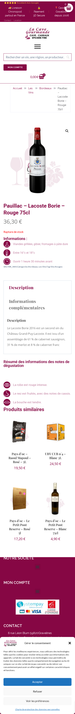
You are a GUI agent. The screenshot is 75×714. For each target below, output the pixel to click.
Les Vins (30, 90)
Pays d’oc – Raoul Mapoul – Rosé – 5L (20, 458)
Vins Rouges (56, 266)
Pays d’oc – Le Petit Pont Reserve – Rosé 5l (19, 527)
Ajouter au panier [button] (56, 472)
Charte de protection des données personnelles (37, 709)
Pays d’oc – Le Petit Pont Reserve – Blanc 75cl (55, 527)
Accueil (17, 88)
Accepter (37, 681)
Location (17, 20)
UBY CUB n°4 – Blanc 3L (55, 456)
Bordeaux (45, 88)
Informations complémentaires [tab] (27, 304)
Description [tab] (21, 287)
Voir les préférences (37, 701)
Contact (7, 20)
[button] (70, 643)
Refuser (37, 691)
